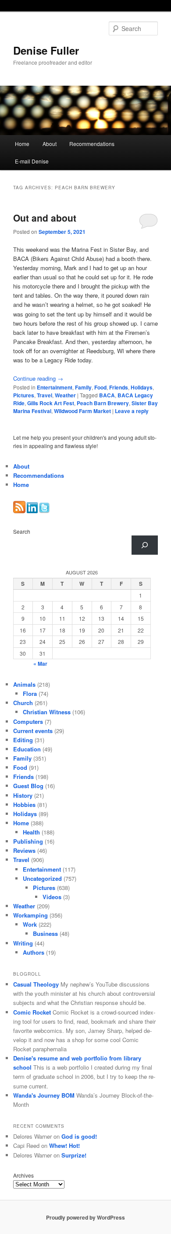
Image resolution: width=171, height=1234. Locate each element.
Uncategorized (42, 878)
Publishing (28, 841)
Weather (65, 395)
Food (100, 387)
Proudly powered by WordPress (85, 1217)
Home (22, 143)
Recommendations (91, 143)
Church (23, 703)
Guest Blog (28, 786)
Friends (118, 387)
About (50, 143)
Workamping (30, 915)
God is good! (79, 1136)
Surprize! (73, 1155)
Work (30, 924)
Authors (33, 952)
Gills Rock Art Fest (50, 403)
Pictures (23, 395)
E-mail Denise (32, 161)
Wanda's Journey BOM (44, 1095)
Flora (30, 693)
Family (83, 387)
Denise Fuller (46, 50)
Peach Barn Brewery (103, 403)
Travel (44, 395)
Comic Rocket (32, 1012)
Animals (24, 684)
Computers (28, 721)
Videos (52, 897)
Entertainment (54, 387)
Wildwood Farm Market (82, 411)
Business (45, 933)
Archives (23, 1175)
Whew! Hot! (64, 1145)
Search (21, 531)
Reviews (24, 850)
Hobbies (24, 804)
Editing (23, 740)
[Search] (145, 545)
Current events (33, 730)
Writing (23, 943)
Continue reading (38, 378)
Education (27, 749)
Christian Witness (47, 712)
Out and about (44, 217)
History (22, 795)
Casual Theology (36, 984)
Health (31, 832)
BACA (107, 395)
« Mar (40, 663)
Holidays (142, 387)
